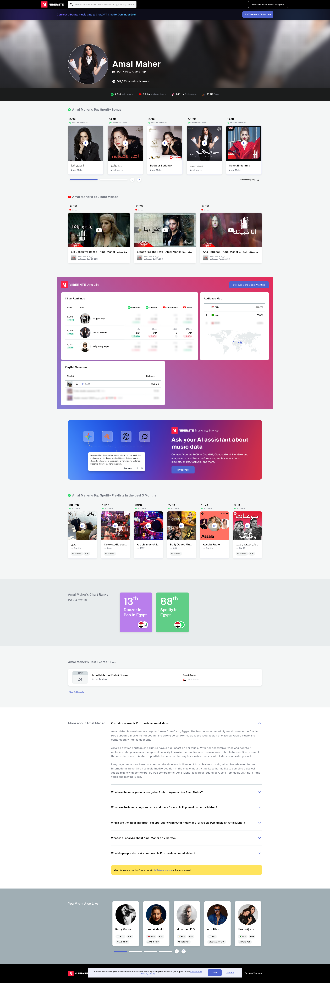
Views (189, 307)
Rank (69, 307)
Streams (153, 307)
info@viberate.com (162, 870)
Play (86, 143)
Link (83, 384)
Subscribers (172, 307)
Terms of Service (253, 973)
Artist (82, 307)
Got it (215, 972)
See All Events (76, 692)
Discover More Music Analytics (268, 4)
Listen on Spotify (248, 179)
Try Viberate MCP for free (258, 14)
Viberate (52, 4)
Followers (135, 307)
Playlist (70, 376)
